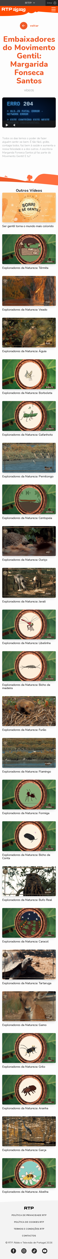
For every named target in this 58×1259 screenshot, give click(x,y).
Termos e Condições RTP (29, 1229)
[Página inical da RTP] (29, 1210)
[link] (13, 1251)
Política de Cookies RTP (29, 1222)
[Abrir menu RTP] (29, 3)
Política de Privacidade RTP (29, 1215)
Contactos (29, 1236)
